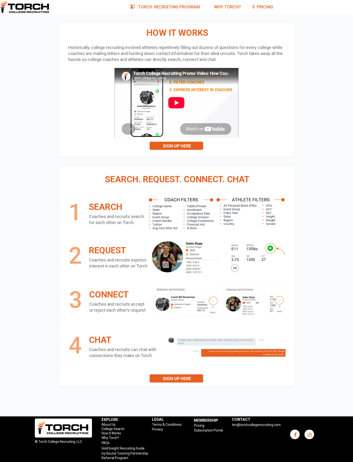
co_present (132, 6)
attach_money (253, 6)
